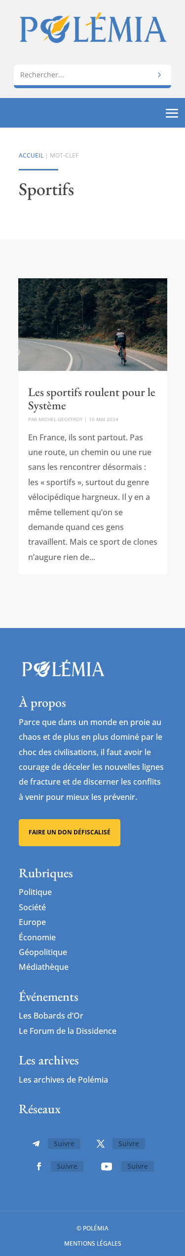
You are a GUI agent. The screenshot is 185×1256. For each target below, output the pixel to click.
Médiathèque (44, 966)
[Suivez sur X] (101, 1144)
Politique (35, 892)
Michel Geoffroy (60, 419)
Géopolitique (43, 952)
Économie (37, 937)
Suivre (64, 1143)
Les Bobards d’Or (51, 1015)
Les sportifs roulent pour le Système (91, 398)
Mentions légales (92, 1243)
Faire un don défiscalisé (70, 832)
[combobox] (92, 75)
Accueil (31, 155)
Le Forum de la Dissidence (67, 1030)
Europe (32, 922)
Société (32, 907)
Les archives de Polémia (63, 1079)
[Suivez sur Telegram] (36, 1144)
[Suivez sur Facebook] (39, 1166)
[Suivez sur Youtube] (106, 1166)
